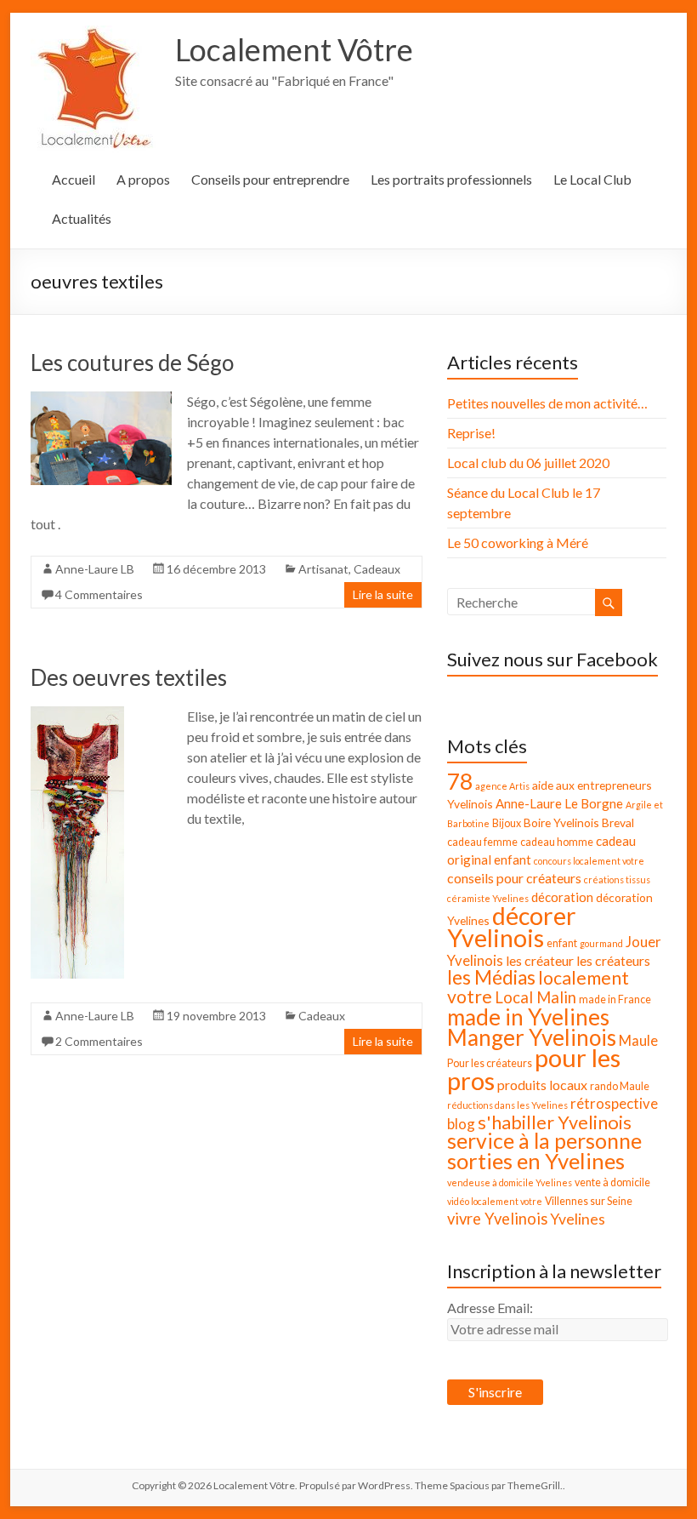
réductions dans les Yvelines (507, 1105)
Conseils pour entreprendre (270, 179)
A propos (143, 179)
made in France (615, 999)
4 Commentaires (99, 594)
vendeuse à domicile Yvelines (509, 1182)
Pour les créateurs (489, 1063)
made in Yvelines (528, 1017)
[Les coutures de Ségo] (101, 399)
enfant (562, 943)
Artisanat (323, 569)
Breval (618, 822)
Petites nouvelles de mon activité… (547, 403)
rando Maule (619, 1086)
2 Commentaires (99, 1041)
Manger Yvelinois (531, 1037)
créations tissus (617, 879)
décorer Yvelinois (511, 926)
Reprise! (471, 433)
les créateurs (613, 960)
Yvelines (577, 1219)
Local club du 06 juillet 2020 (528, 462)
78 (460, 781)
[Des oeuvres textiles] (77, 714)
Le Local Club (592, 179)
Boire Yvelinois (561, 822)
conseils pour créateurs (514, 878)
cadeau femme (482, 842)
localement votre (538, 987)
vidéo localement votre (494, 1201)
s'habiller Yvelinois (555, 1122)
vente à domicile (612, 1182)
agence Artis (502, 785)
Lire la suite (383, 594)
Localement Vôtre (294, 49)
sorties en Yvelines (536, 1161)
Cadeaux (377, 569)
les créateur (540, 960)
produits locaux (542, 1084)
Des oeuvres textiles (129, 677)
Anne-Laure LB (94, 569)
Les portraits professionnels (451, 179)
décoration (562, 897)
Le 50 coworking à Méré (517, 542)
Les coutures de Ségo (132, 362)
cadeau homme (556, 842)
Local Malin (535, 997)
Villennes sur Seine (588, 1201)
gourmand (601, 943)
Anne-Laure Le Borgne (559, 803)
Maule (638, 1040)
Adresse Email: (490, 1307)
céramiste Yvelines (488, 898)
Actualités (81, 218)
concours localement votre (589, 860)
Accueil (73, 179)
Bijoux (506, 823)
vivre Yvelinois (497, 1218)
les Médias (491, 977)
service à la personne (544, 1140)
